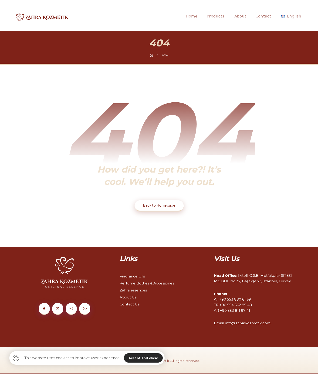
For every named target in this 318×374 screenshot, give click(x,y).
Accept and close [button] (143, 358)
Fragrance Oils (132, 276)
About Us (128, 297)
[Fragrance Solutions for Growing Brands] (42, 18)
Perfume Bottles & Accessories (147, 283)
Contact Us (129, 304)
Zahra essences (133, 290)
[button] (44, 309)
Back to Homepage (159, 206)
